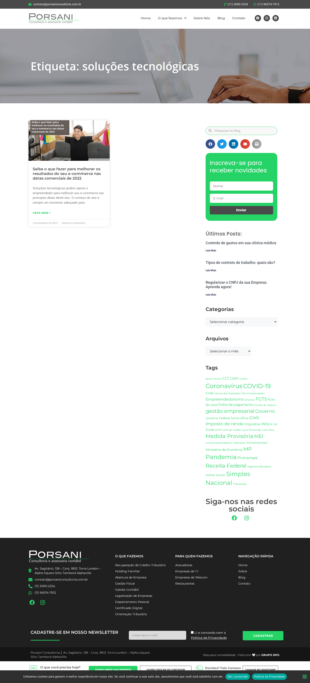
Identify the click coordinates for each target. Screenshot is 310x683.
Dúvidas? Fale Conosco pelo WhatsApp (223, 669)
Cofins (243, 378)
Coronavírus (224, 386)
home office (239, 418)
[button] (210, 144)
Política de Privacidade (269, 676)
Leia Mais (211, 250)
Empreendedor (256, 393)
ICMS (254, 417)
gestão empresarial (230, 411)
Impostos (252, 424)
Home (146, 18)
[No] (305, 677)
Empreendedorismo (225, 399)
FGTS (261, 399)
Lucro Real (268, 430)
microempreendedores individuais (225, 442)
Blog (221, 18)
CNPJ (234, 378)
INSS (265, 424)
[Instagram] (267, 18)
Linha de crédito (231, 430)
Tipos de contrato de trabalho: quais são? (240, 262)
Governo (265, 411)
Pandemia (221, 457)
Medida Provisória (229, 436)
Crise (209, 393)
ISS (275, 424)
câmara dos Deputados (227, 393)
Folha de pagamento (236, 405)
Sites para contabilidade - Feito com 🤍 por (241, 655)
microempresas (256, 442)
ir (271, 424)
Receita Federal (226, 465)
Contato (238, 18)
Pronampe (247, 457)
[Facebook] (258, 18)
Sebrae (210, 475)
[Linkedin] (275, 18)
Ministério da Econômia (224, 450)
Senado (220, 475)
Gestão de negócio (265, 405)
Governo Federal (218, 418)
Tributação (240, 484)
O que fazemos (170, 18)
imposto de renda (225, 423)
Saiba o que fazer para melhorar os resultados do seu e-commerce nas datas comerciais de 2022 (67, 173)
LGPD (218, 430)
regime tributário (259, 466)
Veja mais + (42, 212)
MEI (258, 436)
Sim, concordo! (238, 676)
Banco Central (214, 378)
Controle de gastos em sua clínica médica (241, 243)
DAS (243, 393)
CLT (225, 378)
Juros (210, 430)
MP (247, 449)
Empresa (250, 399)
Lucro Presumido (251, 430)
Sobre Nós (202, 18)
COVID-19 (257, 386)
